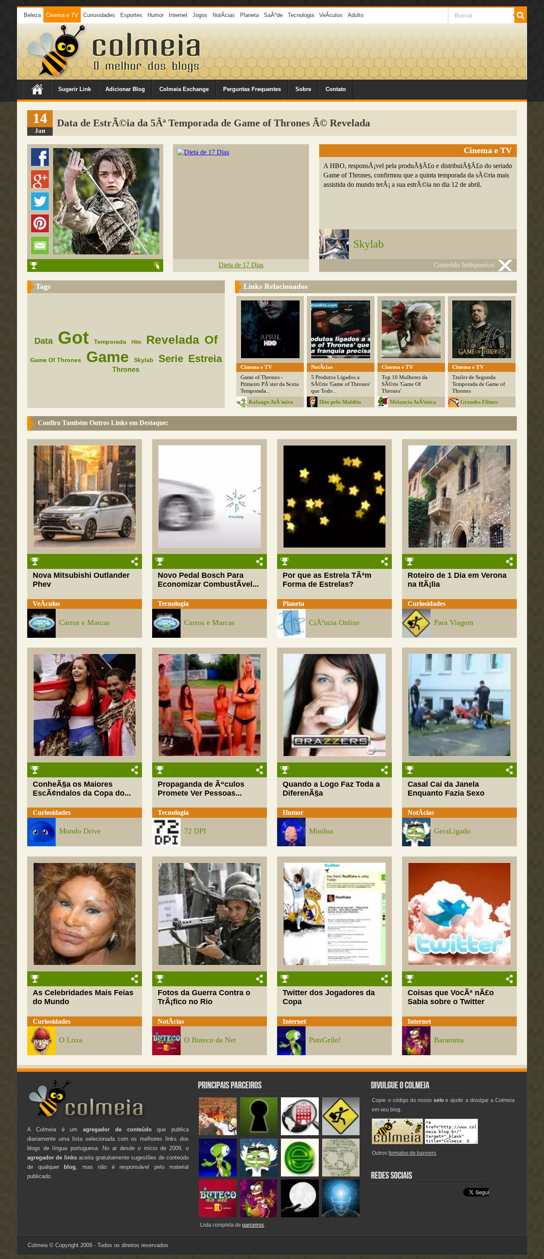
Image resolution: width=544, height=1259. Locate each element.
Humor (155, 15)
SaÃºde (273, 15)
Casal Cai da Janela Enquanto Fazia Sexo (446, 788)
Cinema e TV (62, 15)
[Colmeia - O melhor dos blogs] (57, 76)
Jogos (200, 15)
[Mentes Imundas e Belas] (300, 1215)
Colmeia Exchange (184, 89)
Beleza (32, 15)
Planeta (249, 15)
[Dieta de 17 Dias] (203, 152)
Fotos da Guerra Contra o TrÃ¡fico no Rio (204, 997)
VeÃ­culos (331, 15)
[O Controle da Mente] (341, 1215)
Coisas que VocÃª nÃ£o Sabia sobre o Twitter (451, 997)
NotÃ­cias (223, 15)
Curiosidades (99, 15)
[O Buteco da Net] (218, 1215)
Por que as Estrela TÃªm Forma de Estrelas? (327, 579)
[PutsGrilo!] (218, 1174)
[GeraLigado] (259, 1174)
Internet (178, 15)
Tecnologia (301, 15)
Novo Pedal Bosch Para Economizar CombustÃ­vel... (208, 579)
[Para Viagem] (341, 1133)
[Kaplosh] (218, 1133)
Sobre (303, 89)
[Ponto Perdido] (259, 1133)
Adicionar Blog (125, 89)
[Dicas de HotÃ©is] (300, 1133)
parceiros (253, 1225)
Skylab (368, 244)
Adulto (355, 15)
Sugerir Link (74, 89)
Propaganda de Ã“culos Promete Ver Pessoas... (201, 788)
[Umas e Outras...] (341, 1174)
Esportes (131, 15)
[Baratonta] (259, 1215)
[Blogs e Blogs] (300, 1174)
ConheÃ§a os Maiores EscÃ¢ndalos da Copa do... (82, 788)
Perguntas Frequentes (252, 89)
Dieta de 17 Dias (241, 264)
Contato (336, 89)
